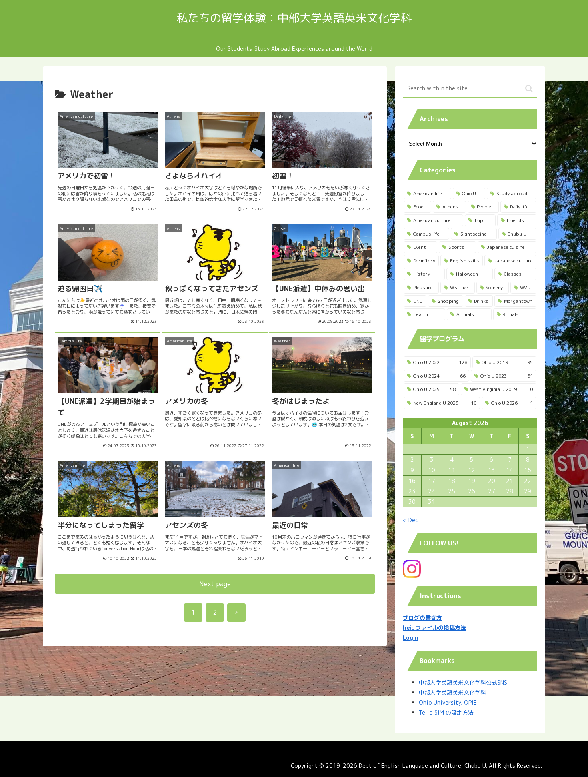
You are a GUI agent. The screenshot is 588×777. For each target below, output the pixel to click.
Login (410, 637)
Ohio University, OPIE (448, 702)
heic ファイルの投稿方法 (434, 627)
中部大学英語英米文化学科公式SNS (463, 682)
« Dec (410, 520)
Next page (215, 583)
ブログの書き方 (422, 617)
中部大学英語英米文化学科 (452, 692)
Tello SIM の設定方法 (446, 712)
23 (412, 491)
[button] (529, 88)
